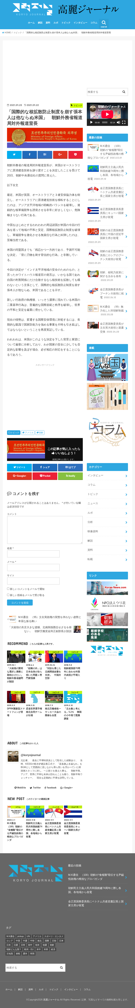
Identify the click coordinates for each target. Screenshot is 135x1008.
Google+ (68, 787)
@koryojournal (31, 755)
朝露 (45, 945)
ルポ (56, 22)
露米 (25, 953)
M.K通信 (10, 936)
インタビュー (80, 22)
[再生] (91, 122)
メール (11, 561)
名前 (10, 548)
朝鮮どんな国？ (14, 949)
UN (28, 936)
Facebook (51, 787)
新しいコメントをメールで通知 (27, 589)
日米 (9, 945)
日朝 (54, 941)
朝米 (37, 945)
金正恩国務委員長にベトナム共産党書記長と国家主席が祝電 (106, 194)
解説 (40, 22)
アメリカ (29, 432)
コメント (12, 514)
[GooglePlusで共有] (60, 154)
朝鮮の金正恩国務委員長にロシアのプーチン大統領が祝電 (106, 257)
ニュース (93, 503)
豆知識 (10, 953)
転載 (90, 559)
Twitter (37, 787)
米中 (39, 949)
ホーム (31, 22)
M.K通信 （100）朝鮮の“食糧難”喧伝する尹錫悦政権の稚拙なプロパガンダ (106, 152)
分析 (90, 522)
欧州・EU (29, 949)
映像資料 (93, 531)
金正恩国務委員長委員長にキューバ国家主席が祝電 (106, 215)
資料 (48, 22)
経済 (53, 949)
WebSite (21, 787)
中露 (25, 941)
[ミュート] (118, 122)
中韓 (32, 941)
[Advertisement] (45, 69)
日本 (61, 941)
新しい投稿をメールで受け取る (27, 595)
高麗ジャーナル (51, 999)
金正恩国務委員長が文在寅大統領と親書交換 (112, 327)
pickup (20, 936)
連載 (18, 953)
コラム (94, 22)
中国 (18, 941)
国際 (47, 941)
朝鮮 (41, 432)
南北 (39, 941)
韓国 (32, 953)
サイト (10, 575)
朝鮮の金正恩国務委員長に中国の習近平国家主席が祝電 (106, 236)
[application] (107, 114)
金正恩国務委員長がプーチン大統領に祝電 (112, 293)
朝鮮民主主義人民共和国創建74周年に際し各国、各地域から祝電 (106, 173)
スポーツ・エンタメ (53, 936)
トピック (65, 22)
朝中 (30, 945)
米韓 (46, 949)
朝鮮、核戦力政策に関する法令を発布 (112, 276)
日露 (16, 945)
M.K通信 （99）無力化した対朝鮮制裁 (112, 310)
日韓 (23, 945)
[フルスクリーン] (124, 122)
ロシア (10, 941)
